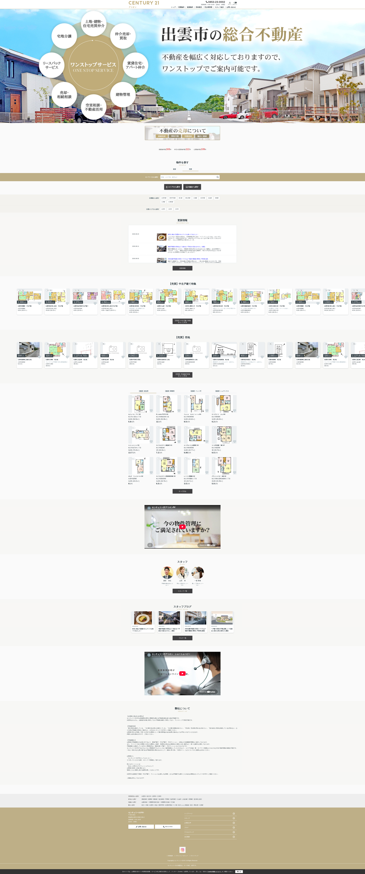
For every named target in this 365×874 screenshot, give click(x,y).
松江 (143, 805)
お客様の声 (187, 823)
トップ (173, 7)
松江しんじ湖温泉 (183, 805)
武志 (156, 805)
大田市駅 (202, 198)
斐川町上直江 (198, 799)
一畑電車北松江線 (153, 802)
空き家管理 (208, 7)
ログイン (230, 4)
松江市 (149, 796)
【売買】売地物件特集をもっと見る (182, 375)
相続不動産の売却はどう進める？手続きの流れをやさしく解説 (186, 246)
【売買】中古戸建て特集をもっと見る (182, 321)
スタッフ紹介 (219, 7)
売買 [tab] (190, 169)
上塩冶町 (185, 799)
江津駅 (163, 202)
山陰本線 (144, 802)
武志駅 (210, 198)
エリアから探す (174, 187)
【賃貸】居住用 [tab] (143, 391)
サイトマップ (194, 855)
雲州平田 (161, 805)
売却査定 (199, 7)
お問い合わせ (231, 7)
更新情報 (182, 268)
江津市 (177, 209)
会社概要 (187, 837)
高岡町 (191, 799)
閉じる (239, 871)
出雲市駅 (163, 198)
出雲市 (163, 209)
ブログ (186, 827)
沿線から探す (193, 187)
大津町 (201, 805)
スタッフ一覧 (182, 591)
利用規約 (170, 855)
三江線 (173, 802)
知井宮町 (173, 799)
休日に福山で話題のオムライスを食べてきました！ (183, 234)
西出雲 (196, 805)
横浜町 (155, 799)
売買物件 (181, 7)
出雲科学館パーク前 (171, 805)
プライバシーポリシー (182, 855)
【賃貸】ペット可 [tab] (195, 391)
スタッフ (187, 818)
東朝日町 (144, 799)
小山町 (179, 799)
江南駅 (195, 198)
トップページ (188, 813)
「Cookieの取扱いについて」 (214, 871)
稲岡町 (150, 799)
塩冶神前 (161, 799)
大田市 (170, 209)
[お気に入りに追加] (39, 303)
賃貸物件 (190, 7)
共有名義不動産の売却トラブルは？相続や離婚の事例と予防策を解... (188, 259)
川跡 (147, 805)
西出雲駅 (187, 198)
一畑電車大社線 (165, 802)
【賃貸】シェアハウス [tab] (222, 391)
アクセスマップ (189, 832)
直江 (191, 805)
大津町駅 (170, 202)
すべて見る (182, 491)
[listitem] (141, 302)
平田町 (167, 799)
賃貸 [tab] (174, 169)
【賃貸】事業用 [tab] (169, 391)
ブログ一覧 (182, 638)
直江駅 (180, 198)
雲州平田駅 (172, 198)
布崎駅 (217, 198)
